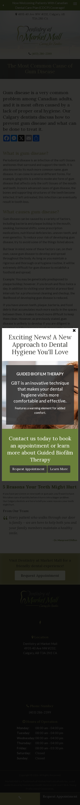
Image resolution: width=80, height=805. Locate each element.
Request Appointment (28, 469)
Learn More (59, 469)
